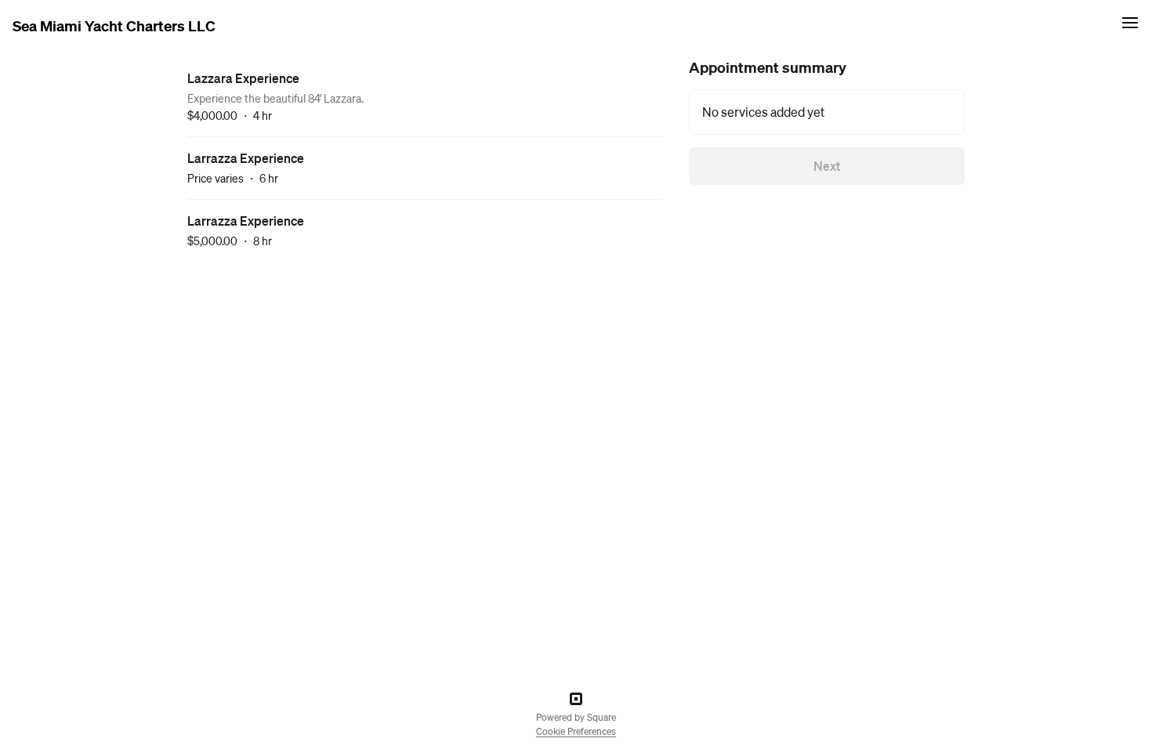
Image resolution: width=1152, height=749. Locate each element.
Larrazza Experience (245, 158)
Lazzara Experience (243, 78)
